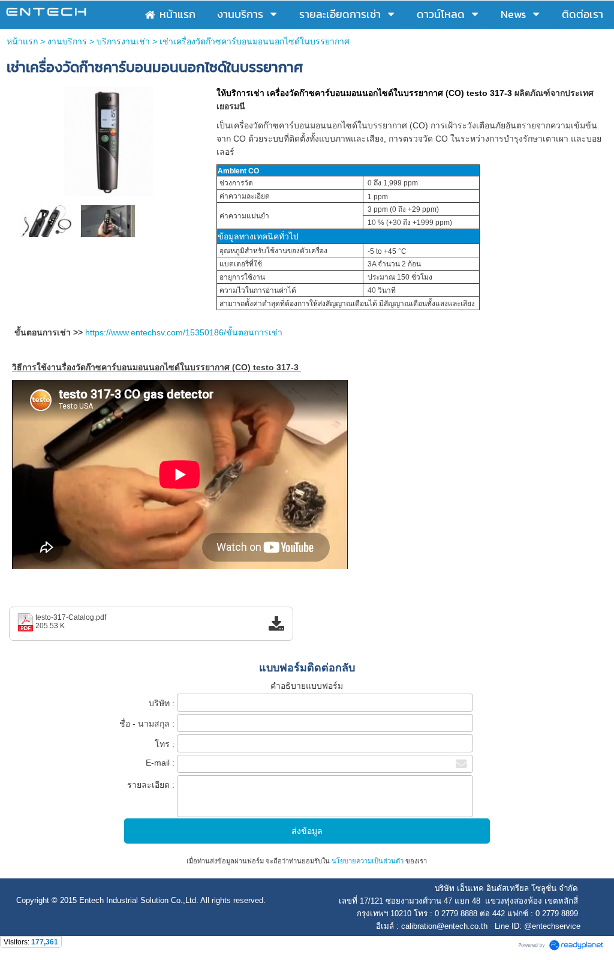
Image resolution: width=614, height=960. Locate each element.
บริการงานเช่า (123, 41)
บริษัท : (161, 703)
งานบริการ (67, 41)
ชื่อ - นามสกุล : (146, 723)
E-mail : (160, 762)
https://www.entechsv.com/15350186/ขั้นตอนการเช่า (183, 332)
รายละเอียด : (150, 785)
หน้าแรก (22, 41)
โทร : (164, 744)
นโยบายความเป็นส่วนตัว (367, 861)
